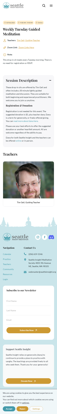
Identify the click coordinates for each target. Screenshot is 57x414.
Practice (7, 259)
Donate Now (27, 381)
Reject (22, 408)
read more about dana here (25, 121)
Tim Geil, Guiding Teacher (28, 40)
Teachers (7, 264)
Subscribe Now (27, 330)
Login (5, 279)
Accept (9, 408)
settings (25, 402)
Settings (36, 408)
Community (8, 269)
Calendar (7, 254)
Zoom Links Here (26, 47)
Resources (7, 274)
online (18, 140)
